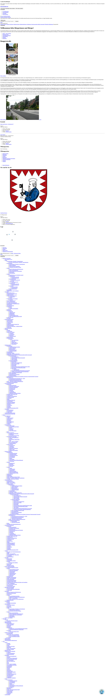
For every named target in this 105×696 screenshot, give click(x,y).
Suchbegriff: (2, 21)
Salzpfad (10, 438)
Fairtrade (8, 561)
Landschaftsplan (10, 395)
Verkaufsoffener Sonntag (11, 560)
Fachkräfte (9, 630)
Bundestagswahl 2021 (15, 283)
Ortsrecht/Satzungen (8, 328)
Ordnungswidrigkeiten (6, 159)
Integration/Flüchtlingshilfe (9, 587)
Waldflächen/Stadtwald (11, 400)
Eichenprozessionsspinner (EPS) (12, 408)
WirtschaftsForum (8, 621)
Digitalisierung (9, 627)
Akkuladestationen (12, 392)
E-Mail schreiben (8, 131)
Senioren (10, 339)
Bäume (8, 399)
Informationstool (16, 369)
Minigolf (10, 427)
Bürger (5, 24)
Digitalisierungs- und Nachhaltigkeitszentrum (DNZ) (18, 628)
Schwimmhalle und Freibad (14, 426)
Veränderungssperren (12, 350)
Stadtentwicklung (17, 24)
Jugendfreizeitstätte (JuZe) (13, 315)
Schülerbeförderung (12, 471)
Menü (1, 254)
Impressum (4, 247)
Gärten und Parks (10, 444)
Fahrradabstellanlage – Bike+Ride (13, 554)
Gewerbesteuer (11, 334)
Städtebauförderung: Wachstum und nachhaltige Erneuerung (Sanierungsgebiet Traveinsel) (22, 376)
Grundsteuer (11, 333)
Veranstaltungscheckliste (13, 455)
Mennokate (11, 464)
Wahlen (8, 274)
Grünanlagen (9, 398)
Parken (8, 552)
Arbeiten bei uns (10, 322)
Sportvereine (11, 428)
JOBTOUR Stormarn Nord (14, 631)
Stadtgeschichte (9, 418)
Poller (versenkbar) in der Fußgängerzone (16, 599)
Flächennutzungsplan (13, 349)
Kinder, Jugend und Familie (9, 566)
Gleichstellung (9, 306)
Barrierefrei (7, 591)
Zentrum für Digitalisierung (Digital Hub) (16, 629)
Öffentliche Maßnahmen (49, 24)
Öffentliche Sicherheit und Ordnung (9, 158)
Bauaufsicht (5, 157)
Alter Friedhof (13, 368)
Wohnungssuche (10, 480)
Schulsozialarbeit (12, 469)
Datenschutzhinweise (4, 6)
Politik (6, 260)
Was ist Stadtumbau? (12, 355)
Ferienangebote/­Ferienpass (11, 580)
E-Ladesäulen (11, 391)
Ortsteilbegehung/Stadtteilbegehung (13, 303)
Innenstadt (9, 626)
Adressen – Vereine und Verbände (13, 478)
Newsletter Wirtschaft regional (12, 620)
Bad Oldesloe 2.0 (10, 377)
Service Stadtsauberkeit (11, 301)
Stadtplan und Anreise (11, 646)
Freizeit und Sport (8, 424)
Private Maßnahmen (12, 373)
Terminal (10, 297)
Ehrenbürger (9, 420)
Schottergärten (9, 405)
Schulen (8, 467)
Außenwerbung (7, 638)
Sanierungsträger (14, 358)
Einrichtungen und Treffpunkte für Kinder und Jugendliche (17, 582)
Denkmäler (9, 419)
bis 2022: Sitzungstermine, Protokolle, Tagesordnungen (18, 262)
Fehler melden (5, 250)
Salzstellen (9, 404)
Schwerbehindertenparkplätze (14, 596)
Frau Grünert (2, 134)
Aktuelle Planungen (14, 486)
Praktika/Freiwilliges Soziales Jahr (13, 324)
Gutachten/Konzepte (10, 352)
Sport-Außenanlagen (12, 430)
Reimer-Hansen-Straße (15, 363)
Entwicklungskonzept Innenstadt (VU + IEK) (17, 378)
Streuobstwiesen (10, 401)
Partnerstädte (9, 289)
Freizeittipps (7, 655)
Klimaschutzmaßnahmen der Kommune (16, 530)
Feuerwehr (11, 311)
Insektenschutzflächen (11, 403)
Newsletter (9, 318)
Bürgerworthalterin (12, 265)
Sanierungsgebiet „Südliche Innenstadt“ (18, 357)
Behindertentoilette (10, 600)
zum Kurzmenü (5, 14)
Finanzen (4, 160)
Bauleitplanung (11, 484)
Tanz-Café (13, 341)
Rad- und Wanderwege (13, 442)
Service (6, 642)
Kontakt (4, 249)
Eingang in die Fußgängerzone (16, 362)
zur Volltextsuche (6, 11)
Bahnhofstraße (13, 361)
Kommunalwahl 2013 (15, 278)
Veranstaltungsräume (12, 454)
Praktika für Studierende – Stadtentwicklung (14, 326)
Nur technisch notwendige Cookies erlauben (8, 8)
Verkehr (6, 550)
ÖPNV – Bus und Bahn (11, 482)
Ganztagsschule (12, 470)
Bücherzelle (9, 564)
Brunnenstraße (13, 364)
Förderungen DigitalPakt (13, 472)
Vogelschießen (11, 459)
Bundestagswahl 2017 (15, 284)
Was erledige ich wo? (8, 259)
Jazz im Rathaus (12, 457)
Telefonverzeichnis (10, 294)
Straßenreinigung (10, 337)
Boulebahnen (11, 434)
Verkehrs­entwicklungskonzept (16, 518)
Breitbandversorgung (10, 481)
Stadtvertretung (9, 263)
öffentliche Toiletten (10, 565)
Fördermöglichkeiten (10, 579)
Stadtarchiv (9, 309)
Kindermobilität (14, 521)
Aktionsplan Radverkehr (15, 522)
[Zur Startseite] (5, 16)
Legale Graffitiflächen (11, 583)
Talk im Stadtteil (14, 359)
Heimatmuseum (12, 314)
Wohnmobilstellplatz (10, 654)
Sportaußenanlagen (10, 674)
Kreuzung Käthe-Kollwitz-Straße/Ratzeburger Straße (20, 366)
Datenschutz (5, 248)
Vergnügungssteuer (12, 336)
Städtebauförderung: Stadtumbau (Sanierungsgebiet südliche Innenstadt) (32, 24)
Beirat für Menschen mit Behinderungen (16, 269)
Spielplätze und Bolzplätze (13, 433)
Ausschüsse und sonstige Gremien (15, 267)
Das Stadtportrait (8, 415)
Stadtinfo (4, 161)
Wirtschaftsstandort (8, 622)
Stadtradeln (11, 390)
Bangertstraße (55, 24)
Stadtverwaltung (5, 153)
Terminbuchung (12, 296)
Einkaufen (6, 557)
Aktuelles (6, 619)
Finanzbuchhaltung (10, 338)
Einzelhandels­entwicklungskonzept (15, 379)
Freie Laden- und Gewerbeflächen (13, 634)
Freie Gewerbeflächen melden (14, 636)
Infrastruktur (9, 625)
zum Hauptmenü (5, 12)
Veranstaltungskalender (13, 453)
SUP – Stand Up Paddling (13, 441)
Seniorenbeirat (11, 272)
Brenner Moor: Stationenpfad (14, 439)
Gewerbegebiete (10, 633)
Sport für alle (9, 594)
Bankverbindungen (6, 165)
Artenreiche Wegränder (11, 402)
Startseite (2, 24)
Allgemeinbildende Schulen (14, 569)
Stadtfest (10, 458)
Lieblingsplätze (7, 694)
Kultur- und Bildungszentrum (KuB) (15, 316)
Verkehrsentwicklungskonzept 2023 (15, 380)
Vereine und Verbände (8, 617)
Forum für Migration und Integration (15, 271)
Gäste (4, 641)
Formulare (11, 299)
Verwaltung (7, 291)
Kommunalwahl (12, 276)
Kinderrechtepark (10, 585)
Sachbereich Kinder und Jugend (12, 567)
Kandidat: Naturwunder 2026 (12, 394)
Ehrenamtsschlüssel (10, 421)
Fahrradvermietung (12, 443)
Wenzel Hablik (11, 465)
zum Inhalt (4, 13)
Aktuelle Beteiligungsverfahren (16, 485)
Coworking (9, 637)
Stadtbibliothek (11, 313)
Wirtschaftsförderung (10, 623)
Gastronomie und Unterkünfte (10, 651)
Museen (8, 462)
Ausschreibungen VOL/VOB (10, 413)
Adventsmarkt (11, 461)
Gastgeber (8, 652)
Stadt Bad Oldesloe (3, 212)
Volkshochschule (12, 312)
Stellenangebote (9, 320)
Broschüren (9, 647)
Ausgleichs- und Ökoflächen (12, 396)
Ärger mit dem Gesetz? (11, 586)
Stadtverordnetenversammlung (14, 266)
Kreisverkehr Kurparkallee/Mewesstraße (18, 367)
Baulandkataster (10, 351)
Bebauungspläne (12, 348)
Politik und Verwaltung (7, 258)
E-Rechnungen (9, 331)
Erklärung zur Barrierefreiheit (8, 251)
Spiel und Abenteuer (10, 432)
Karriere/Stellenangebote (9, 319)
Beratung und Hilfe (10, 588)
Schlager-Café (13, 342)
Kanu (10, 440)
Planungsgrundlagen (12, 375)
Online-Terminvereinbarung (12, 295)
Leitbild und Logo (10, 317)
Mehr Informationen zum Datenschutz (7, 19)
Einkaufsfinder (9, 558)
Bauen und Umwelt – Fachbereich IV (6, 124)
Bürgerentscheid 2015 (13, 288)
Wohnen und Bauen (9, 24)
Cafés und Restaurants (11, 653)
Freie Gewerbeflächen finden (14, 635)
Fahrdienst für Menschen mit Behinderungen (17, 597)
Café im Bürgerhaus (14, 340)
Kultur (6, 678)
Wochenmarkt (9, 559)
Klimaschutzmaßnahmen (13, 387)
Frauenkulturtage (12, 456)
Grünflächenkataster (10, 397)
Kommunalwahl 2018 (15, 277)
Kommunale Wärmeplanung (14, 386)
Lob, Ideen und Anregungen (12, 302)
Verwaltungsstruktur (10, 305)
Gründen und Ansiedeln (9, 632)
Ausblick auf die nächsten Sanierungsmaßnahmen (20, 371)
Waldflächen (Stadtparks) (13, 448)
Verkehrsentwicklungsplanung (12, 382)
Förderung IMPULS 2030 (13, 473)
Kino (8, 431)
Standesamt (5, 155)
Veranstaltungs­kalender (13, 680)
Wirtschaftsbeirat (12, 273)
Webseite (7, 130)
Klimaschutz (9, 384)
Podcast (10, 307)
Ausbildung (9, 323)
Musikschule (11, 575)
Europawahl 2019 (14, 286)
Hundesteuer (11, 335)
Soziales (4, 156)
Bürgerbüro (5, 154)
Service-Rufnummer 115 (11, 300)
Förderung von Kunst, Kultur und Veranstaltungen (15, 477)
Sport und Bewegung (10, 425)
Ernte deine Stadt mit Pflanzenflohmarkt (16, 460)
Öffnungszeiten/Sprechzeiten (12, 293)
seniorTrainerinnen (14, 343)
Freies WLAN (9, 563)
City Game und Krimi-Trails (14, 435)
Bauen (8, 523)
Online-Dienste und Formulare (12, 298)
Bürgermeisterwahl (12, 279)
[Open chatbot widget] (101, 692)
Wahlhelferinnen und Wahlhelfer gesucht (16, 275)
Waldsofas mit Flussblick (13, 450)
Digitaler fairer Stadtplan (13, 562)
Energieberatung (12, 389)
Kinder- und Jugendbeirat (13, 270)
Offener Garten (11, 449)
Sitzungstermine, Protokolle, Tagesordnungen (15, 261)
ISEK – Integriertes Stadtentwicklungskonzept (15, 381)
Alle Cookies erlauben (19, 8)
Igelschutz (8, 406)
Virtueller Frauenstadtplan (13, 308)
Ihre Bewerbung (10, 321)
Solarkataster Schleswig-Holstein (15, 393)
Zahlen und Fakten (10, 624)
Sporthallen (11, 429)
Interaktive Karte (8, 650)
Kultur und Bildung (8, 451)
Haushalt (8, 330)
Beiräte (8, 268)
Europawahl (11, 285)
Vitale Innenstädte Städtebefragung (11, 640)
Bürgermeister (9, 304)
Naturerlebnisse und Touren (12, 436)
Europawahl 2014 (14, 287)
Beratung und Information (11, 593)
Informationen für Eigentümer (14, 374)
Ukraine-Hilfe (9, 590)
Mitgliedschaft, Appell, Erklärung (13, 290)
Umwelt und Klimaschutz (9, 383)
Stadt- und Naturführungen (13, 437)
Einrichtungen (9, 310)
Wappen (8, 416)
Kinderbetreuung (10, 576)
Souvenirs (8, 644)
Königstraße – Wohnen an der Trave (13, 353)
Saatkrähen (9, 407)
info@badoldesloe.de (9, 223)
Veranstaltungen (10, 452)
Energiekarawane (12, 388)
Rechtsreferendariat (10, 325)
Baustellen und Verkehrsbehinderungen (14, 524)
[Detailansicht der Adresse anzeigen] (28, 211)
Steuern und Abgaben (10, 332)
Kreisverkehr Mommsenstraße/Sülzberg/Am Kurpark (20, 370)
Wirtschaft (4, 618)
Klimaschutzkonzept (12, 385)
